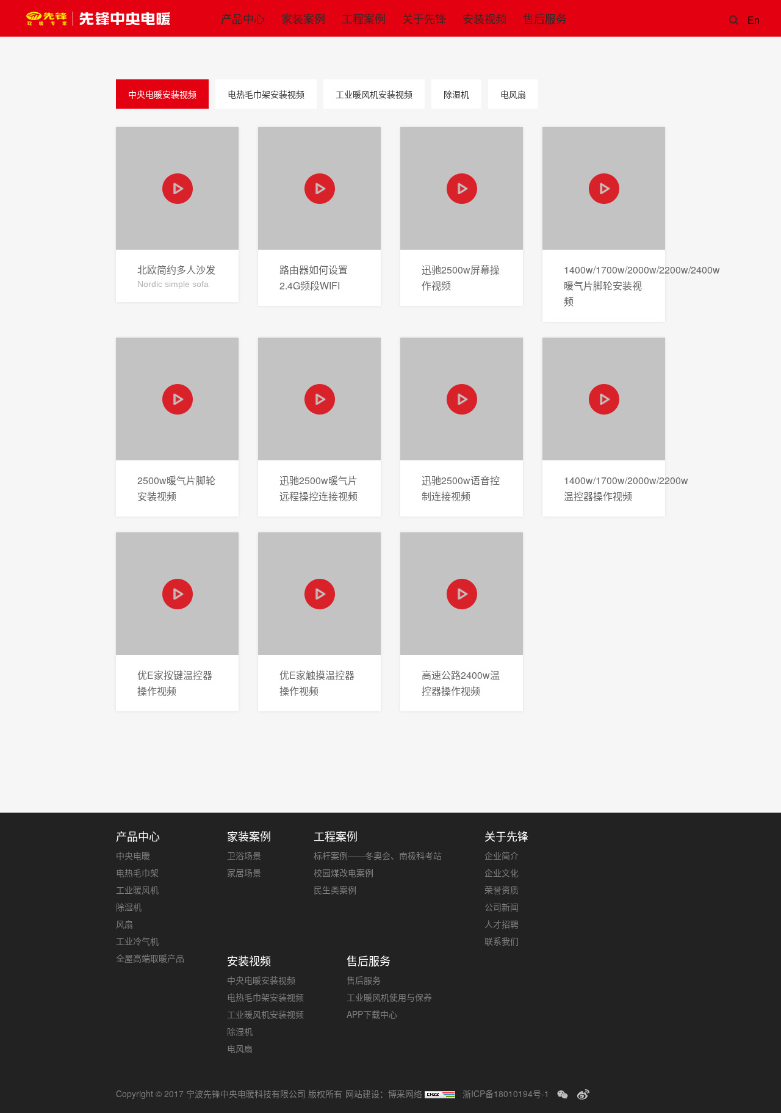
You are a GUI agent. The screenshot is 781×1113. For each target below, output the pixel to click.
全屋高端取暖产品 (150, 958)
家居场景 (244, 872)
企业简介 (501, 855)
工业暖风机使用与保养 (389, 997)
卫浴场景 (244, 855)
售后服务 (364, 980)
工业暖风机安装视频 (374, 94)
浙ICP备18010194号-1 (505, 1093)
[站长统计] (440, 1093)
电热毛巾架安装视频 (266, 94)
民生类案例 (335, 889)
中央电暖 (133, 855)
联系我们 (501, 941)
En (752, 19)
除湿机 (456, 94)
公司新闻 (501, 907)
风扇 (124, 924)
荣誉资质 (501, 889)
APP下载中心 (372, 1014)
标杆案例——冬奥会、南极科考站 (378, 855)
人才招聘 (501, 924)
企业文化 (501, 872)
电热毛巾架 (137, 872)
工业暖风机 (137, 889)
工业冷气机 (137, 941)
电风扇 (513, 94)
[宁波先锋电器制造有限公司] (97, 18)
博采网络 (405, 1093)
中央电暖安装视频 (162, 94)
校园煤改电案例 (343, 872)
